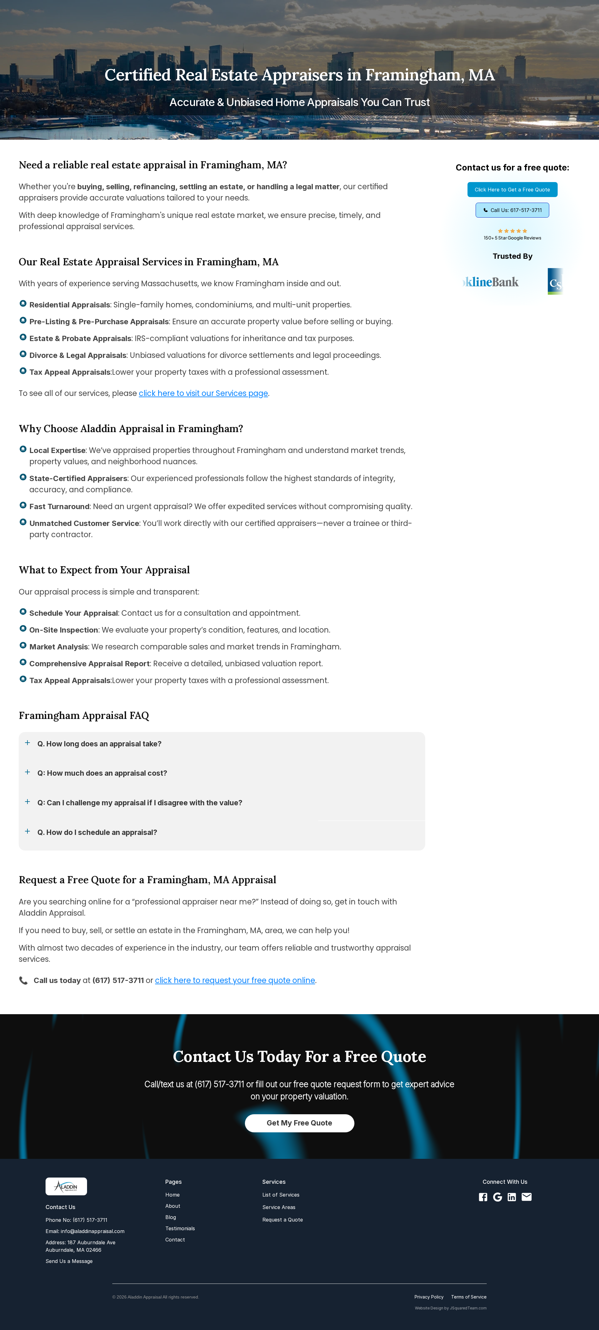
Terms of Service (469, 1296)
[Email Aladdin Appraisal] (527, 1197)
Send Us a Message (69, 1261)
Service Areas (278, 1207)
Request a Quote (282, 1220)
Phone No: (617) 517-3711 (76, 1220)
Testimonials (180, 1228)
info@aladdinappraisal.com (91, 1231)
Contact (175, 1239)
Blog (170, 1217)
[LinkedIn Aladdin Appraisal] (511, 1197)
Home (172, 1195)
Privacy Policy (429, 1296)
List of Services (281, 1195)
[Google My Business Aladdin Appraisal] (497, 1197)
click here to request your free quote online (235, 980)
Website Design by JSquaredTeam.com (451, 1308)
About (172, 1206)
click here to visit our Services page (203, 393)
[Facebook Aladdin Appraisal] (483, 1197)
